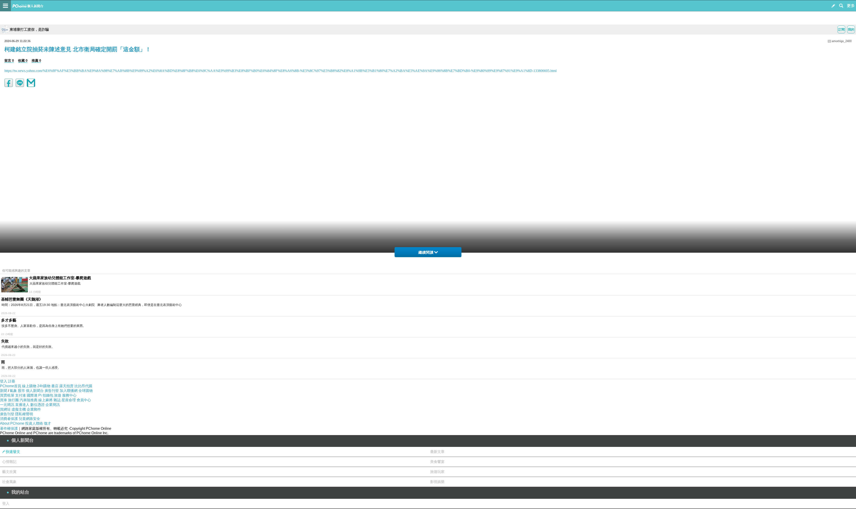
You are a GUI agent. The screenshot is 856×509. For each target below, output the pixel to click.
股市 (21, 391)
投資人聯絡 (34, 423)
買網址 (5, 409)
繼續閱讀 (426, 252)
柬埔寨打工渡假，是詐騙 (29, 29)
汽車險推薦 (28, 400)
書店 (54, 386)
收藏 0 (22, 60)
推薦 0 (36, 60)
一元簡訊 (7, 405)
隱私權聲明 (24, 414)
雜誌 (57, 400)
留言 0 (9, 60)
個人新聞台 (35, 391)
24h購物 (43, 386)
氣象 (13, 391)
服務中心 (69, 395)
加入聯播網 (69, 391)
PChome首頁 (10, 386)
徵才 (47, 423)
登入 (3, 381)
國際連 (32, 395)
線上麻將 (45, 400)
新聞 (3, 391)
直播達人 (22, 405)
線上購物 (29, 386)
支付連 (20, 395)
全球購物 (85, 391)
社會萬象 (9, 482)
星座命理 (69, 400)
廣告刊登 (52, 391)
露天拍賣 (66, 386)
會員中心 (84, 400)
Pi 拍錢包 (45, 395)
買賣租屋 (7, 395)
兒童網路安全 (29, 419)
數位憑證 (37, 405)
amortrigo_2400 (842, 41)
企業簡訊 (52, 405)
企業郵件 (34, 409)
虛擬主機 (19, 409)
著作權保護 (9, 428)
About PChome (12, 423)
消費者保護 (9, 419)
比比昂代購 (83, 386)
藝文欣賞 (9, 472)
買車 (3, 400)
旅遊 (57, 395)
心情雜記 (9, 462)
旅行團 (13, 400)
